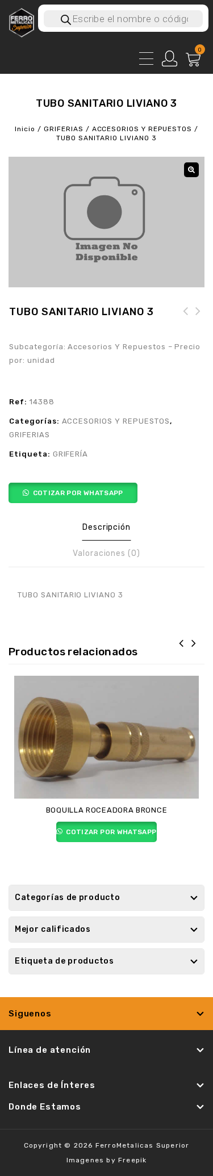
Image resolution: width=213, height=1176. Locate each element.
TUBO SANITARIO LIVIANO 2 (198, 324)
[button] (191, 169)
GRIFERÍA (71, 454)
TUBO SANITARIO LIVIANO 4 (185, 324)
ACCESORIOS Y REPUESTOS (142, 129)
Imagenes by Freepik (106, 1160)
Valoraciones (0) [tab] (106, 553)
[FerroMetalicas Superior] (21, 22)
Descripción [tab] (106, 527)
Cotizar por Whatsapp (78, 493)
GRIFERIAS (63, 129)
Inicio (25, 129)
